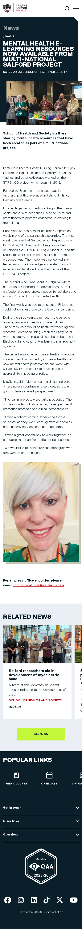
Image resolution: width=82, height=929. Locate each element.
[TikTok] (46, 900)
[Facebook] (7, 900)
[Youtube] (74, 900)
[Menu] (76, 8)
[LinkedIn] (34, 900)
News (11, 28)
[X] (59, 900)
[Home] (15, 11)
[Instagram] (21, 900)
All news (41, 734)
